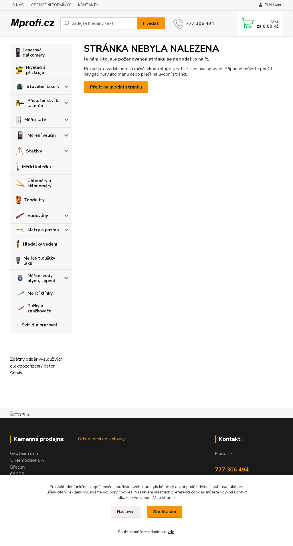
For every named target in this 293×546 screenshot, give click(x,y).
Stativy (34, 151)
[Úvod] (33, 23)
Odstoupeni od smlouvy (101, 439)
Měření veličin (41, 135)
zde (171, 532)
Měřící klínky (40, 293)
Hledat (151, 23)
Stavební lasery (43, 86)
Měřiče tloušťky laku (39, 260)
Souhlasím (164, 512)
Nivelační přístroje (35, 70)
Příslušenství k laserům (42, 103)
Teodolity (34, 200)
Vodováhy (37, 215)
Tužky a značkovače (39, 308)
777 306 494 (200, 23)
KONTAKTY (88, 5)
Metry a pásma (43, 230)
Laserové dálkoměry (34, 52)
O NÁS (17, 5)
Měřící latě (35, 120)
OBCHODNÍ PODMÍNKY (51, 5)
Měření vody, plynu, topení (41, 278)
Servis (16, 373)
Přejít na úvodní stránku (116, 87)
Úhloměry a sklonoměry (39, 183)
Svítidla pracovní (39, 325)
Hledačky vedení (40, 244)
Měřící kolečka (36, 167)
